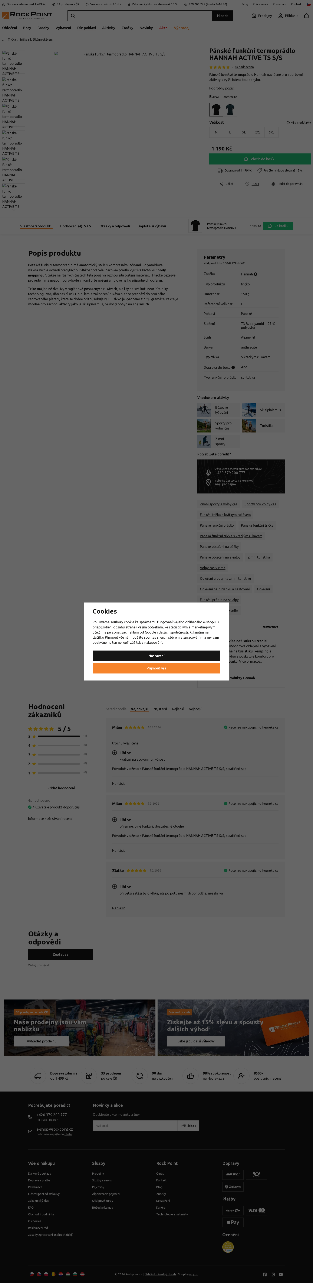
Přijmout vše (156, 668)
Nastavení (156, 656)
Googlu (150, 632)
